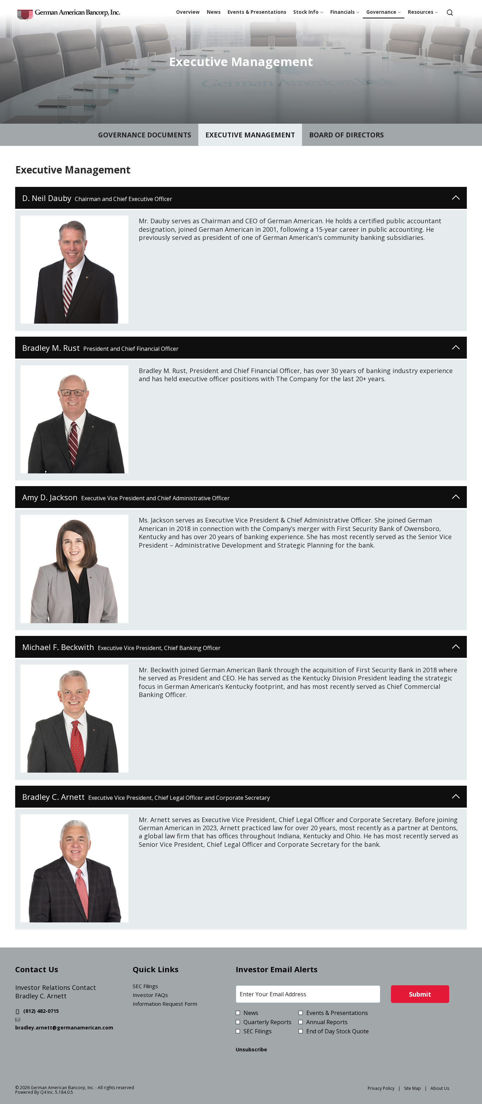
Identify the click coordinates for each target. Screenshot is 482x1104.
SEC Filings (154, 986)
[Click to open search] (449, 13)
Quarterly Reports (267, 1022)
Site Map (412, 1088)
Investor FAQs (159, 995)
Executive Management (250, 135)
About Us (439, 1088)
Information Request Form (174, 1003)
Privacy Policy (381, 1088)
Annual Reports (327, 1022)
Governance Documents (144, 135)
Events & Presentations (337, 1013)
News (250, 1013)
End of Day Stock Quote (337, 1031)
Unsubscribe (251, 1049)
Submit (420, 994)
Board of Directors (346, 135)
